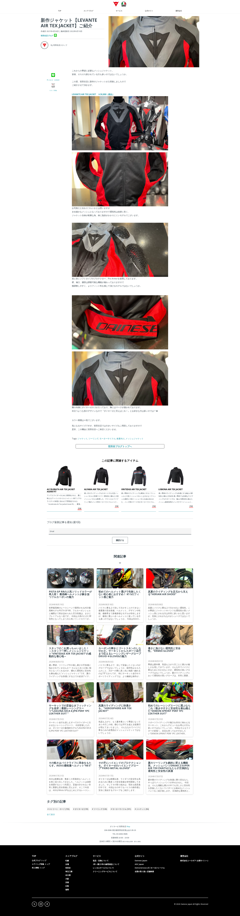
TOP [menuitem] (59, 11)
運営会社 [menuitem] (179, 11)
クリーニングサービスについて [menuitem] (105, 871)
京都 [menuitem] (67, 882)
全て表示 (51, 814)
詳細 (79, 508)
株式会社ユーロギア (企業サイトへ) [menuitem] (194, 860)
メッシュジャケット (135, 438)
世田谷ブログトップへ (120, 446)
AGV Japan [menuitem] (139, 864)
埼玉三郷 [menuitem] (68, 871)
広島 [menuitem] (67, 886)
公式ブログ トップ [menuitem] (39, 860)
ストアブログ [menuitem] (88, 11)
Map (128, 826)
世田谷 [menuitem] (68, 868)
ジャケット (83, 438)
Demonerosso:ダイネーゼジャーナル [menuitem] (150, 868)
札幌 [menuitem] (67, 860)
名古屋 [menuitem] (68, 875)
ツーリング (93, 438)
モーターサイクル (108, 438)
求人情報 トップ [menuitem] (38, 867)
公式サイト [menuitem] (149, 11)
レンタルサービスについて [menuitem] (103, 868)
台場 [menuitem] (67, 864)
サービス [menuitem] (119, 11)
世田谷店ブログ (47, 35)
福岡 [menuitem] (67, 889)
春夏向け (120, 438)
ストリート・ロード (59, 809)
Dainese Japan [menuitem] (141, 860)
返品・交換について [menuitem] (101, 860)
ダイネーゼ (81, 809)
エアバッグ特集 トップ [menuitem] (41, 864)
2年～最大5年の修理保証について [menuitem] (106, 864)
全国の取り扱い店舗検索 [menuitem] (144, 871)
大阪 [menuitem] (67, 878)
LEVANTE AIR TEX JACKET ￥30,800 (93, 94)
